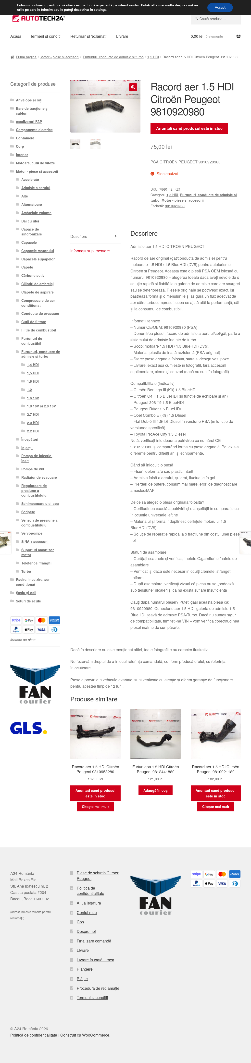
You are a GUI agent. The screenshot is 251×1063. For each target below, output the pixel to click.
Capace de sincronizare (31, 231)
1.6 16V (33, 397)
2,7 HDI (33, 414)
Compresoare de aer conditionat (38, 303)
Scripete (28, 511)
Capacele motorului (37, 250)
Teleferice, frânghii (36, 563)
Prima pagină (26, 56)
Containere (25, 137)
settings (100, 10)
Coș (80, 922)
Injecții (27, 447)
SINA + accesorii (35, 541)
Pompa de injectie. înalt (36, 458)
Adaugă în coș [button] (155, 790)
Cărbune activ (33, 275)
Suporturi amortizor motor (37, 552)
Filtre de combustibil (38, 330)
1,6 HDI (33, 381)
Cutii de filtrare (33, 321)
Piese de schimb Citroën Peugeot (98, 875)
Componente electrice (34, 129)
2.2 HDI (33, 430)
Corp (20, 146)
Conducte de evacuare (40, 313)
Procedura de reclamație (98, 988)
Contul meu (87, 912)
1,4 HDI (33, 364)
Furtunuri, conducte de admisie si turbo (113, 56)
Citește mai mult (95, 806)
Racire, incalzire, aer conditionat (33, 582)
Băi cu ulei (30, 221)
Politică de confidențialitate (90, 890)
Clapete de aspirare (37, 292)
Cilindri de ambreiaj (37, 283)
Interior (22, 154)
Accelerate (30, 179)
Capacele (29, 242)
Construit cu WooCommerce (84, 1035)
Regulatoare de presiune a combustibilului (34, 490)
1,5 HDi (153, 56)
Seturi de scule (28, 601)
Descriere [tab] (78, 236)
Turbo (26, 571)
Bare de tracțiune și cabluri (32, 111)
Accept (220, 7)
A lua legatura (89, 903)
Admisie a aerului (35, 187)
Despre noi (86, 931)
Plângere (85, 969)
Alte (24, 196)
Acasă (15, 36)
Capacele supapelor (38, 259)
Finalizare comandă (94, 941)
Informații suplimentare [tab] (90, 251)
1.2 (29, 389)
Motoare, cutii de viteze (35, 162)
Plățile (82, 978)
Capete (27, 267)
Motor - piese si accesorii (59, 56)
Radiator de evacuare (39, 477)
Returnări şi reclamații (88, 36)
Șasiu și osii (26, 592)
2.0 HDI (33, 422)
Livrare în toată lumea (95, 960)
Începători (29, 439)
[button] (133, 87)
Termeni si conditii (46, 36)
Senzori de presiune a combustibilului (39, 522)
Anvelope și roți (29, 100)
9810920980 (175, 205)
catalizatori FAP (29, 121)
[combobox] (216, 18)
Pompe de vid (32, 468)
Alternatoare (31, 204)
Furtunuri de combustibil (31, 341)
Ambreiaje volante (36, 212)
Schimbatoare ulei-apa (40, 503)
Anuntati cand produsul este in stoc (189, 128)
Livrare (122, 36)
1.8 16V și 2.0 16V (41, 405)
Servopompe (31, 533)
